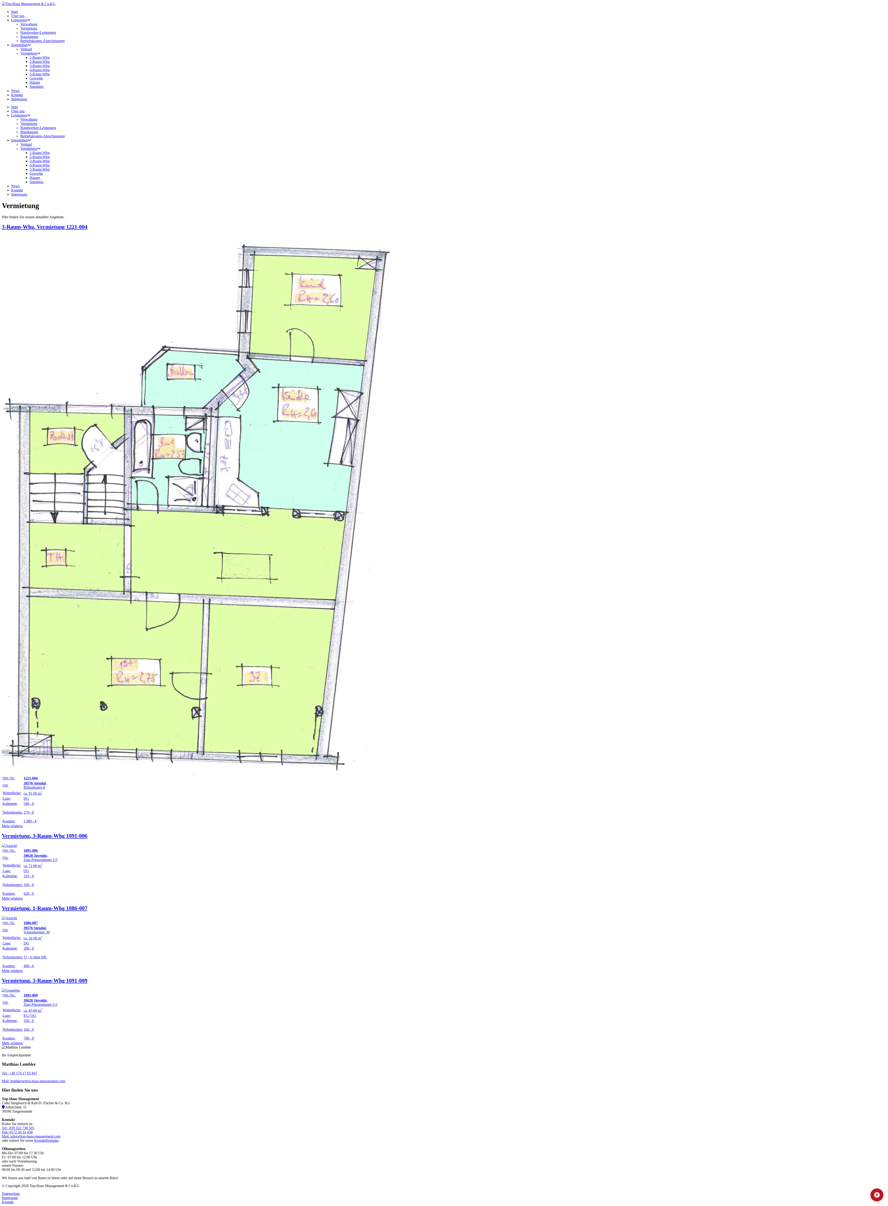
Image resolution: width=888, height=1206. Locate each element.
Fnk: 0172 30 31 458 (17, 1132)
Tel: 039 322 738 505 (18, 1128)
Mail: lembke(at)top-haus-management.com (33, 1081)
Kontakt (8, 1202)
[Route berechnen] (3, 1107)
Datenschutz (11, 1194)
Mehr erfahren (12, 826)
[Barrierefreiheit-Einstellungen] (876, 1194)
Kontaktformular (46, 1140)
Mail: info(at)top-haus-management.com (31, 1136)
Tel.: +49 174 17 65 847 (19, 1073)
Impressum (10, 1198)
